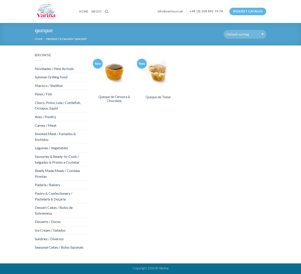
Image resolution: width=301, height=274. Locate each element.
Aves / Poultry (45, 117)
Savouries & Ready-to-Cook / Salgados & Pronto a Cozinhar (57, 159)
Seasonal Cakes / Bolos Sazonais (59, 247)
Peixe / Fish (43, 94)
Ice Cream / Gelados (50, 230)
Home (83, 11)
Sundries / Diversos (49, 239)
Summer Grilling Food (51, 77)
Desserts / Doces (48, 221)
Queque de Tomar (158, 97)
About (96, 11)
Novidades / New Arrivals (54, 68)
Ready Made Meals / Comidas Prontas (57, 173)
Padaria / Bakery (47, 185)
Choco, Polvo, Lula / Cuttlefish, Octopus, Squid (58, 105)
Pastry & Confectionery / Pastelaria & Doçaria (53, 196)
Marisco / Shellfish (49, 85)
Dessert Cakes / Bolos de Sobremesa (54, 210)
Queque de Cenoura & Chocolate (114, 99)
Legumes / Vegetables (51, 148)
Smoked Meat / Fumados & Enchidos (55, 137)
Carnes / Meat (45, 125)
